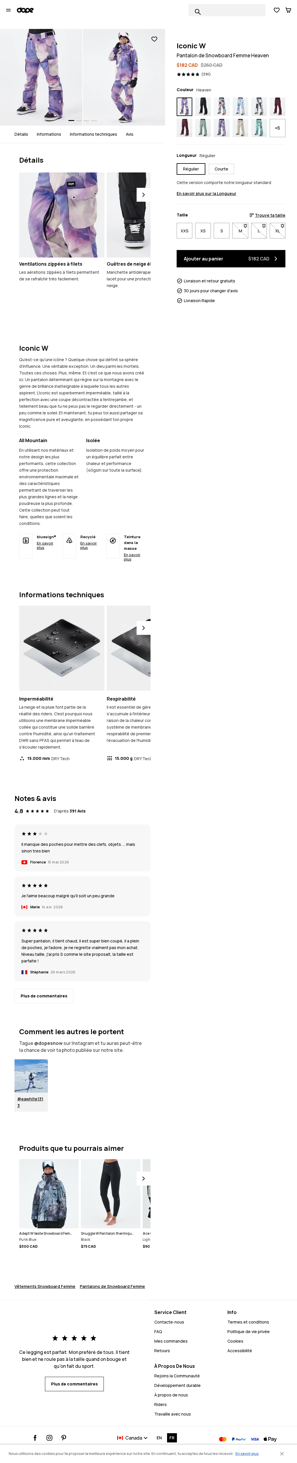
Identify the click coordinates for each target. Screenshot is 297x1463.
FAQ (158, 1331)
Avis (129, 134)
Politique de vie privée (248, 1331)
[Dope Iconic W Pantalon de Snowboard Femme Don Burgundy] (277, 107)
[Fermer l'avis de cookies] (282, 1453)
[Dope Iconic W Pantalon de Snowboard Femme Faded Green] (203, 128)
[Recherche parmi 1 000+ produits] (198, 12)
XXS (185, 231)
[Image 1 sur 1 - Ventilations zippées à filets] (61, 215)
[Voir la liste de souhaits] (276, 10)
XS (203, 231)
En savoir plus (45, 545)
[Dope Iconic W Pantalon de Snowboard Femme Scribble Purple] (221, 128)
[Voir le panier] (288, 10)
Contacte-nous (169, 1322)
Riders (160, 1404)
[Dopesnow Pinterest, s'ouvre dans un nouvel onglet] (63, 1438)
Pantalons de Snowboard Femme (112, 1286)
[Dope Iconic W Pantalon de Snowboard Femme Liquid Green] (259, 128)
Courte (221, 169)
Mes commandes (171, 1341)
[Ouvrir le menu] (8, 10)
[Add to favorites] (154, 39)
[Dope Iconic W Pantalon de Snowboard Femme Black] (203, 107)
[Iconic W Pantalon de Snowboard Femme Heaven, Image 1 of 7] (41, 77)
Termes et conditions (248, 1322)
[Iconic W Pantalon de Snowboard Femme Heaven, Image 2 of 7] (124, 77)
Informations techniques (93, 134)
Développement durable (177, 1385)
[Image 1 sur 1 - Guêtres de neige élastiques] (149, 215)
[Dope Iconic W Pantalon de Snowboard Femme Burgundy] (184, 128)
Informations (49, 134)
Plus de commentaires (44, 996)
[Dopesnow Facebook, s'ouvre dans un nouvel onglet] (35, 1438)
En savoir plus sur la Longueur (206, 193)
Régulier (191, 169)
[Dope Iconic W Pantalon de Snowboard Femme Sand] (240, 128)
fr (171, 1437)
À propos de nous (171, 1395)
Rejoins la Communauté (177, 1376)
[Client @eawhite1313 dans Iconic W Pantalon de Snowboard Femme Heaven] (31, 1076)
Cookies (235, 1341)
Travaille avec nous (172, 1414)
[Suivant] (144, 195)
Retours (162, 1350)
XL (280, 231)
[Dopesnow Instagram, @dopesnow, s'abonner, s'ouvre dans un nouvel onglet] (49, 1438)
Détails (21, 134)
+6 (277, 128)
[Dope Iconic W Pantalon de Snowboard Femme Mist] (240, 107)
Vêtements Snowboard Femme (45, 1286)
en (159, 1437)
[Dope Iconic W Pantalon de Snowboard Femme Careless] (259, 107)
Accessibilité (239, 1350)
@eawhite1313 (30, 1102)
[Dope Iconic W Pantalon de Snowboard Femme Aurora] (221, 107)
